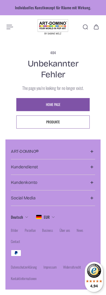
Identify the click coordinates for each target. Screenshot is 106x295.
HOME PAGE (53, 104)
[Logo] (53, 27)
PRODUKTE (53, 121)
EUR (47, 217)
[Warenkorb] (96, 27)
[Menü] (9, 27)
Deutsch (17, 217)
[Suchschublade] (85, 27)
